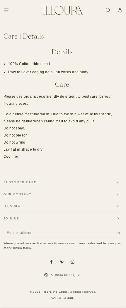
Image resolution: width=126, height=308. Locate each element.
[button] (108, 10)
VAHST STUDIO (63, 297)
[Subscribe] (119, 233)
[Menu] (6, 10)
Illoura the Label (54, 291)
